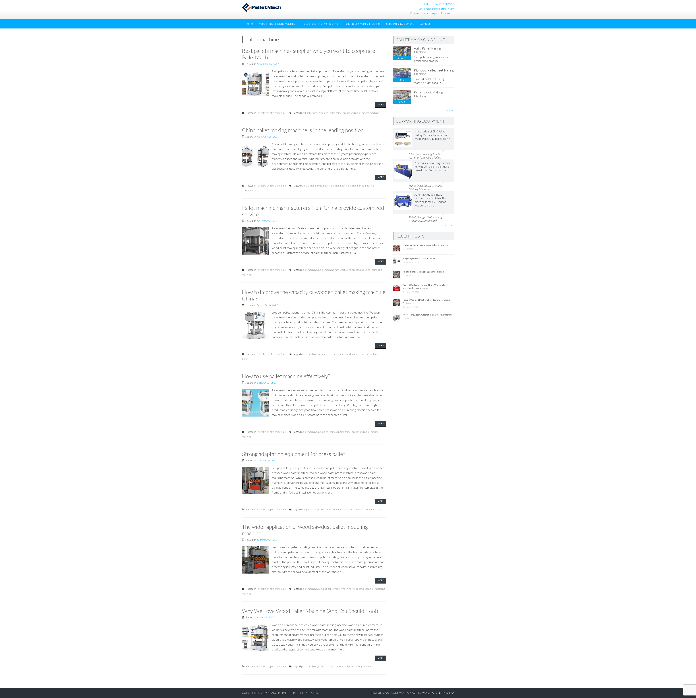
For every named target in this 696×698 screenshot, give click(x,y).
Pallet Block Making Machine (362, 23)
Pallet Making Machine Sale (271, 112)
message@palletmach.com (440, 8)
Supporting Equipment (400, 23)
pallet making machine (405, 692)
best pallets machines (313, 112)
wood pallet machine (329, 666)
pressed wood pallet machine (364, 509)
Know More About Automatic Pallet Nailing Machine (427, 314)
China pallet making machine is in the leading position (303, 130)
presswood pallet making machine (361, 112)
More (381, 104)
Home (249, 23)
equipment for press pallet (315, 509)
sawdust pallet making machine (334, 588)
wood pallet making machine (357, 666)
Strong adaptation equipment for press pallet (293, 454)
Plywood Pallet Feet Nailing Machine (434, 72)
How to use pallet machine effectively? (286, 376)
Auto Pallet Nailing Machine (427, 50)
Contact (425, 23)
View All (449, 110)
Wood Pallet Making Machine (277, 23)
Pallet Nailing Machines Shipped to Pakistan (423, 271)
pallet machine (334, 112)
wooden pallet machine (331, 354)
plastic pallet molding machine (334, 431)
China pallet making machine (316, 185)
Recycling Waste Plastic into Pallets (419, 258)
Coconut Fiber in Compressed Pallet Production (426, 245)
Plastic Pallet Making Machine (320, 23)
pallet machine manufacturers (334, 269)
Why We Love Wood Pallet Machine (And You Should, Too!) (310, 610)
